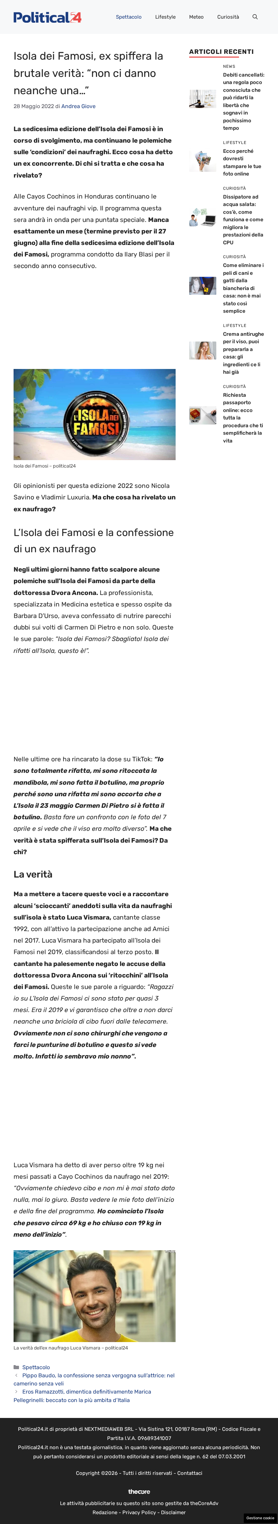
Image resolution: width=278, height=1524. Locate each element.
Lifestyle (165, 17)
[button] (255, 17)
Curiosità (228, 17)
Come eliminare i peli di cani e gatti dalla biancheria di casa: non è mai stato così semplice (243, 288)
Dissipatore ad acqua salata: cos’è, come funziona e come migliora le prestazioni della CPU (243, 220)
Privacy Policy (139, 1512)
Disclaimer (173, 1512)
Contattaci (189, 1473)
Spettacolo (129, 17)
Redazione (105, 1512)
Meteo (196, 17)
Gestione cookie (260, 1518)
